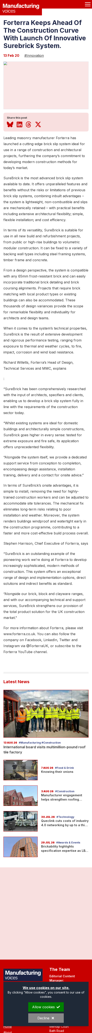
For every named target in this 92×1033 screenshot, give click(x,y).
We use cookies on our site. (46, 988)
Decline (43, 1018)
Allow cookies (43, 1007)
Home (7, 1026)
